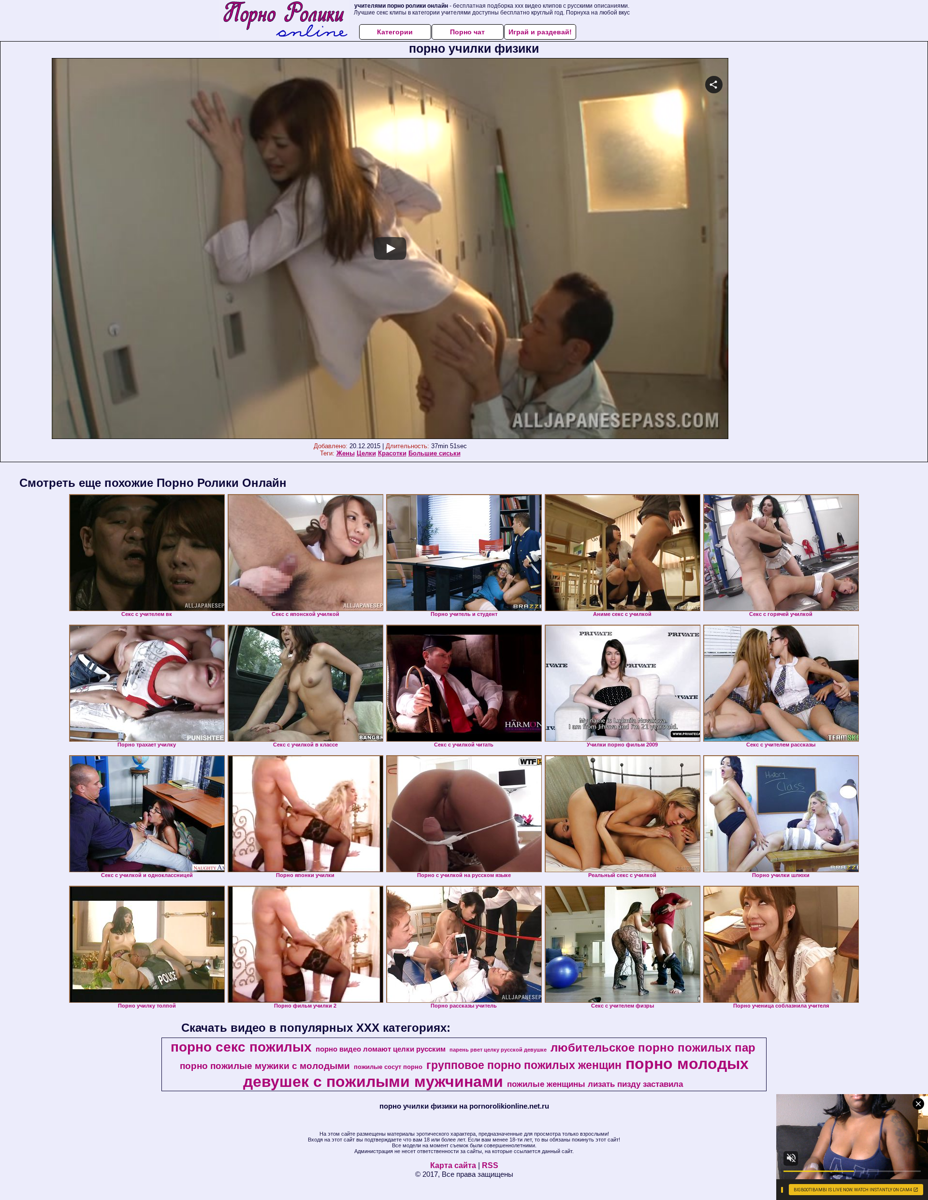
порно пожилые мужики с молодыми (265, 1066)
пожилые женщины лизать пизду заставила (595, 1084)
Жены (345, 453)
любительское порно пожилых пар (653, 1047)
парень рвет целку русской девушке (498, 1050)
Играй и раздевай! (540, 32)
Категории (395, 32)
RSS (490, 1165)
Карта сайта (453, 1165)
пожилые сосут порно (388, 1066)
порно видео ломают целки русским (381, 1049)
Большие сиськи (434, 453)
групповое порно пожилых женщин (524, 1065)
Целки (366, 453)
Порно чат (467, 32)
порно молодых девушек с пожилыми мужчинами (496, 1072)
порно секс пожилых (241, 1046)
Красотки (392, 453)
